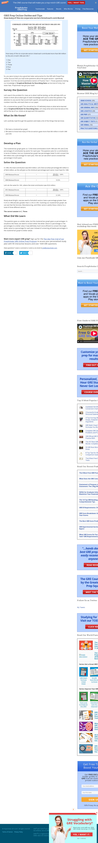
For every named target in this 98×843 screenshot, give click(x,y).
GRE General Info (87, 107)
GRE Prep (83, 114)
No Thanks (81, 838)
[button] (49, 2)
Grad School (85, 101)
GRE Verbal (84, 125)
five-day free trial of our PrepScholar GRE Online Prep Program (34, 240)
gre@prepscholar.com (49, 248)
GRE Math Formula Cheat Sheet (83, 681)
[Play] (78, 88)
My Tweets (81, 607)
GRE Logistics (86, 111)
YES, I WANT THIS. (76, 3)
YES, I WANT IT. (81, 834)
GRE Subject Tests (87, 121)
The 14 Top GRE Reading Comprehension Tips (88, 501)
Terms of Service (7, 832)
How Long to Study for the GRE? (83, 705)
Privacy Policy (18, 832)
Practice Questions (88, 128)
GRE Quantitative (87, 118)
